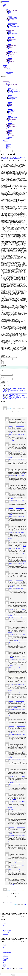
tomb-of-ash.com (6, 931)
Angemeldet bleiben (6, 381)
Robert (4, 390)
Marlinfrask (11, 617)
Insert (13, 974)
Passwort (2, 377)
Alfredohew (11, 865)
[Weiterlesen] (10, 432)
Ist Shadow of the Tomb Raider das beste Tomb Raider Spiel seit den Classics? (15, 393)
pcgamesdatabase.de (7, 932)
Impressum (5, 958)
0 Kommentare (17, 158)
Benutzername (3, 373)
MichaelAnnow (11, 609)
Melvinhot (10, 580)
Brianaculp (9, 408)
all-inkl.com (5, 934)
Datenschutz (5, 959)
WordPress (21, 968)
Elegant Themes (9, 968)
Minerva (4, 157)
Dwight (9, 890)
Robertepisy (11, 417)
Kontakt (4, 960)
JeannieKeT (11, 434)
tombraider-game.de (7, 930)
